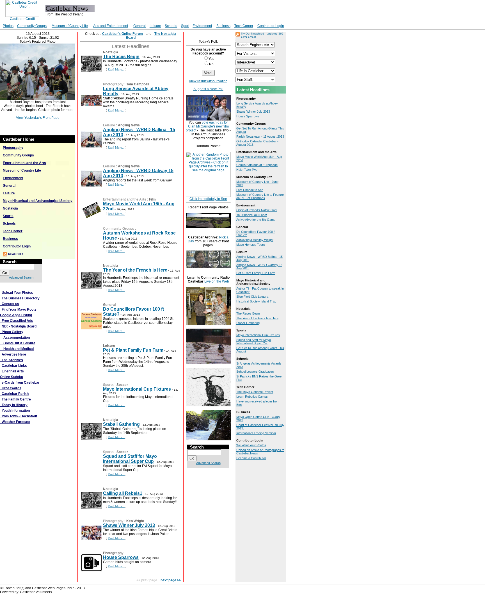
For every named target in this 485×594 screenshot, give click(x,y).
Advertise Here (13, 354)
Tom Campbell (137, 84)
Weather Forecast (15, 422)
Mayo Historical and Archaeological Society (37, 201)
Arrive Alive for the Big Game (255, 219)
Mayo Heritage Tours (250, 244)
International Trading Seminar (256, 433)
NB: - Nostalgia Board (18, 326)
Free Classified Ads (16, 321)
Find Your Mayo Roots (18, 309)
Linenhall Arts (12, 371)
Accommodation (15, 338)
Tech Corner (243, 26)
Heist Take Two (246, 169)
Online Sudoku (11, 377)
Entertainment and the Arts (24, 163)
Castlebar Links (13, 366)
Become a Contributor (251, 458)
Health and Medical (17, 349)
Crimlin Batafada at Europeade (257, 165)
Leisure (155, 26)
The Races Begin (121, 56)
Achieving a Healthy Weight (254, 240)
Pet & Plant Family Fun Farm (133, 350)
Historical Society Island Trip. (256, 301)
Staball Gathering (121, 424)
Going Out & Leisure (17, 343)
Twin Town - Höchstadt (18, 416)
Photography (13, 148)
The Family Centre (15, 399)
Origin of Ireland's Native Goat (256, 210)
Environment (202, 26)
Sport (185, 26)
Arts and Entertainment (110, 26)
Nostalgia (10, 208)
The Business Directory (20, 298)
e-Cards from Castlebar (20, 382)
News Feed (15, 253)
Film (152, 199)
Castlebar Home (18, 139)
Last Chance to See (249, 190)
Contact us (9, 304)
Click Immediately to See (208, 199)
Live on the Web (216, 281)
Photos (8, 26)
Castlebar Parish (14, 394)
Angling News (129, 125)
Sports (8, 216)
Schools (171, 26)
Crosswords (10, 388)
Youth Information (15, 411)
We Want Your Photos (251, 445)
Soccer (122, 385)
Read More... (116, 69)
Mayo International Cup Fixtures (137, 389)
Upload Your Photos (16, 293)
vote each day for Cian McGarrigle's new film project (207, 126)
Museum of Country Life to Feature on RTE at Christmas (260, 196)
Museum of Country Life (70, 26)
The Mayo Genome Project (254, 391)
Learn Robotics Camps (252, 396)
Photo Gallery (11, 332)
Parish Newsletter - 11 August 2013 (260, 136)
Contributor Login (270, 26)
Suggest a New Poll (208, 89)
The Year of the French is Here (135, 270)
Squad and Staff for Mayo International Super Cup (130, 459)
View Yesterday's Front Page (38, 118)
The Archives (11, 360)
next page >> (171, 580)
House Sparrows (121, 557)
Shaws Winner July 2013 (129, 525)
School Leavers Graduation (255, 371)
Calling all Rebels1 (122, 493)
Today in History (14, 405)
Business (223, 26)
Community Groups (32, 26)
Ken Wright (135, 521)
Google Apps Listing (16, 315)
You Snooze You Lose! (251, 215)
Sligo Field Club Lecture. (252, 296)
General (139, 26)
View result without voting (208, 81)
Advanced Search (21, 277)
